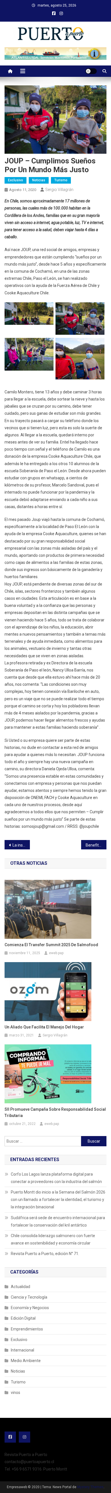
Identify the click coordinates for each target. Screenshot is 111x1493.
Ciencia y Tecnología (29, 1297)
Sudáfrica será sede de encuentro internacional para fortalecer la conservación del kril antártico (58, 1221)
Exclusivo (15, 180)
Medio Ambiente (26, 1360)
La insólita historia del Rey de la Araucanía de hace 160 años (21, 845)
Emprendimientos (27, 1329)
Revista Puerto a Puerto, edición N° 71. (45, 1253)
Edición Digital (23, 1318)
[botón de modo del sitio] (91, 71)
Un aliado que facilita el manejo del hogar (44, 1027)
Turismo (60, 180)
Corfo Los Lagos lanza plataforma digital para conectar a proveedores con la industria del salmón (56, 1178)
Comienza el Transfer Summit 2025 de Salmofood (51, 944)
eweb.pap (56, 953)
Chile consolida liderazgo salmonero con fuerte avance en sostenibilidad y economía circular (53, 1239)
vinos (15, 1392)
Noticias (38, 180)
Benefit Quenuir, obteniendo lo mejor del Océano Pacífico (96, 845)
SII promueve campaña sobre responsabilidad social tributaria (55, 1112)
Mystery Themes (90, 1487)
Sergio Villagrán (59, 189)
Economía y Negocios (30, 1307)
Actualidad (20, 1286)
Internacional (22, 1350)
